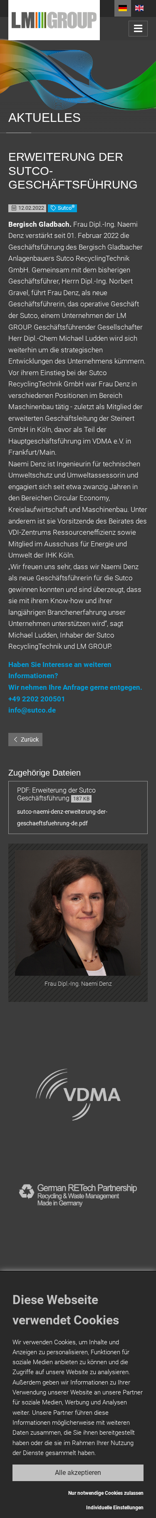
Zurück (29, 739)
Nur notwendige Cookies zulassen (106, 1493)
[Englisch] (139, 8)
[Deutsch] (122, 8)
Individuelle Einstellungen (115, 1508)
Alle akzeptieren (78, 1473)
